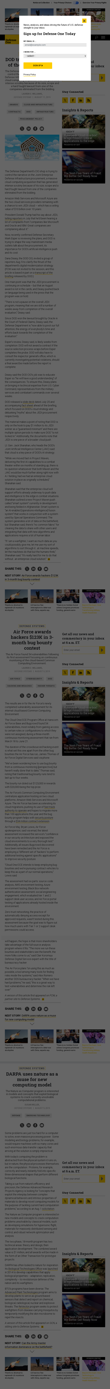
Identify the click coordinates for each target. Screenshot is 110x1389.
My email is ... (29, 41)
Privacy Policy (29, 74)
